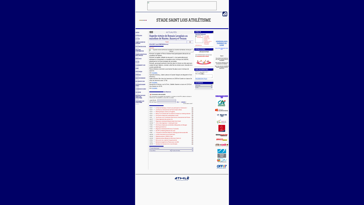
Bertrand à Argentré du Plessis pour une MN (167, 142)
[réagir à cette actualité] (192, 108)
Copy (202, 73)
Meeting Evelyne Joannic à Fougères (165, 111)
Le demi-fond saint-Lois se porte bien (165, 134)
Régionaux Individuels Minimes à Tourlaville (167, 129)
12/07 (151, 111)
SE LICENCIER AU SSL (141, 46)
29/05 (151, 144)
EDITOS (137, 32)
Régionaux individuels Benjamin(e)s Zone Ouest (168, 121)
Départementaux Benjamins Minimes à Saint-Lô (168, 138)
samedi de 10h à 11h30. (203, 56)
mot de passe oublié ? (188, 103)
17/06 (151, 125)
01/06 (151, 140)
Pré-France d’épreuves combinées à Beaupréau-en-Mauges (171, 125)
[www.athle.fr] (224, 16)
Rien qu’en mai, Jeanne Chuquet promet (166, 140)
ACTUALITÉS (139, 35)
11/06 (150, 132)
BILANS (137, 62)
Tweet (167, 42)
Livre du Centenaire (200, 34)
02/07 (151, 121)
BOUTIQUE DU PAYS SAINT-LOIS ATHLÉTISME (140, 97)
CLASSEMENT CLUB (140, 65)
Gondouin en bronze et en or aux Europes (166, 144)
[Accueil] (143, 20)
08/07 (151, 119)
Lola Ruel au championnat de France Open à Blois (169, 110)
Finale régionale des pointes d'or (164, 119)
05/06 (151, 136)
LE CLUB (138, 39)
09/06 (151, 134)
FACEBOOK (138, 92)
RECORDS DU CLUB (140, 81)
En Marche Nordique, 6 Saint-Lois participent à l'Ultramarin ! (171, 108)
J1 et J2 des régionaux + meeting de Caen (166, 123)
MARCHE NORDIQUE (140, 78)
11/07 (150, 117)
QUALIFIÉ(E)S (139, 71)
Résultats (151, 47)
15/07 (151, 108)
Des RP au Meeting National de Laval (165, 130)
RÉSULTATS (138, 58)
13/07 (151, 110)
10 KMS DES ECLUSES (141, 89)
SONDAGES (138, 75)
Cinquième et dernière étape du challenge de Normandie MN (172, 132)
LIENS (137, 68)
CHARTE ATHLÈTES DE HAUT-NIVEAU (141, 55)
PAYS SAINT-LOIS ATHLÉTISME (140, 102)
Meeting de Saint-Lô (161, 127)
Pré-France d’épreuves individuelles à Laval (167, 115)
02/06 (151, 138)
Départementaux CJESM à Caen (164, 136)
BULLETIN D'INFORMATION (140, 50)
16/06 (151, 130)
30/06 (151, 123)
